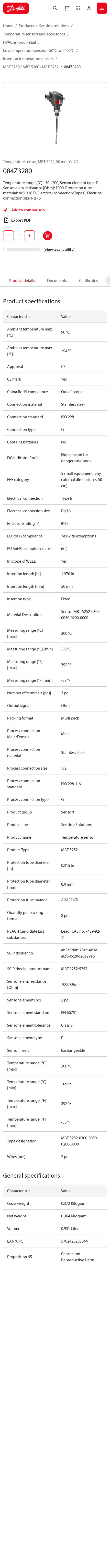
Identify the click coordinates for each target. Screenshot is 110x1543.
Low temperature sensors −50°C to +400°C (38, 50)
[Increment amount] (29, 235)
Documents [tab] (57, 280)
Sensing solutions (54, 25)
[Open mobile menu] (102, 8)
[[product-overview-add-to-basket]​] (47, 235)
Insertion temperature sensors (28, 58)
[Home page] (16, 8)
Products (26, 25)
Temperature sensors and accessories (34, 33)
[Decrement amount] (8, 235)
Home (8, 25)
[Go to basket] (66, 8)
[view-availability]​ (59, 249)
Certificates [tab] (88, 280)
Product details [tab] (22, 280)
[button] (77, 8)
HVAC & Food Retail (19, 42)
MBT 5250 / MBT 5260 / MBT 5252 (31, 66)
